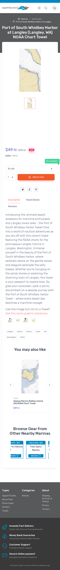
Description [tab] (14, 199)
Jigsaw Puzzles (9, 496)
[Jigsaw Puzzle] (17, 320)
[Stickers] (33, 320)
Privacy (45, 505)
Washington (11, 337)
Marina (19, 332)
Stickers (6, 507)
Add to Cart (38, 177)
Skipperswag (44, 565)
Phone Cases (8, 503)
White (22, 337)
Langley (10, 332)
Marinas (24, 19)
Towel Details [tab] (33, 199)
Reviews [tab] (12, 206)
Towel (38, 332)
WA (45, 332)
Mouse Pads (7, 499)
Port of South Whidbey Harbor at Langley (33, 22)
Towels (5, 511)
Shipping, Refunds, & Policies (47, 499)
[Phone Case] (10, 320)
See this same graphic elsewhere (26, 313)
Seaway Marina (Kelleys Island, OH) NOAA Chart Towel (28, 402)
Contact (46, 509)
